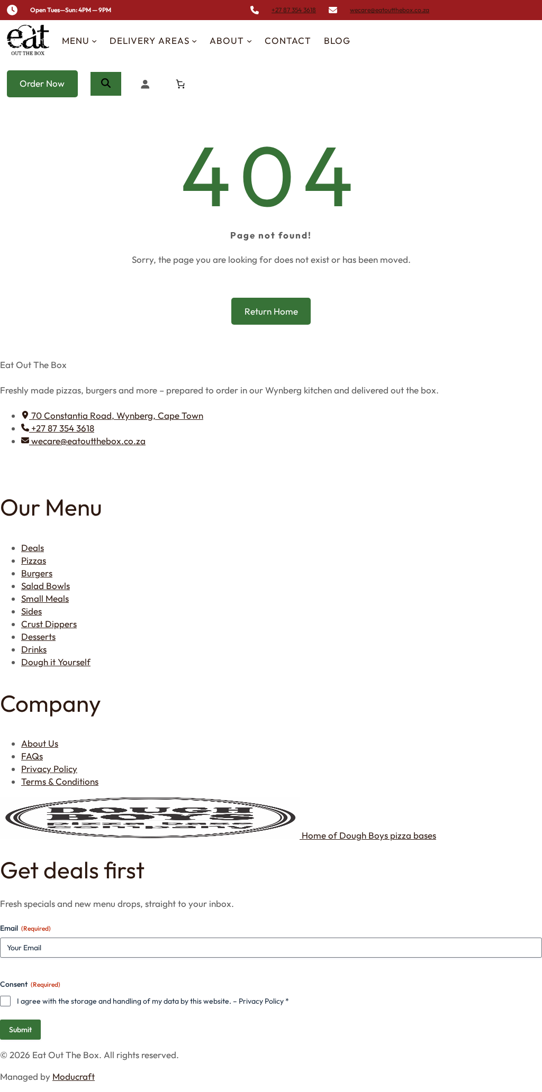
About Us (39, 743)
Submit (20, 1029)
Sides (31, 611)
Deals (32, 547)
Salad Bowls (45, 585)
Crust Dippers (49, 623)
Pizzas (33, 560)
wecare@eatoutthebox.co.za (389, 10)
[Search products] (106, 84)
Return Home (271, 311)
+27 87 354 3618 (294, 10)
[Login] (145, 83)
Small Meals (45, 598)
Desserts (38, 636)
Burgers (36, 573)
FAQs (32, 755)
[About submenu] (249, 40)
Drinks (34, 649)
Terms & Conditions (59, 781)
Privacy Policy (49, 768)
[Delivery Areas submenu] (194, 40)
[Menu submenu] (94, 40)
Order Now (42, 83)
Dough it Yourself (56, 661)
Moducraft (73, 1076)
